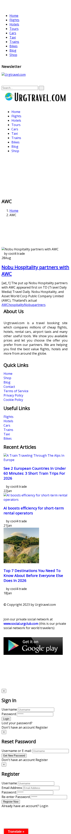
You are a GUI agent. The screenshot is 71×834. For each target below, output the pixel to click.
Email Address (12, 788)
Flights (14, 20)
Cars (12, 33)
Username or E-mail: (17, 751)
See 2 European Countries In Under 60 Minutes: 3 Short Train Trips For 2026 (35, 473)
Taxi (12, 37)
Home (13, 15)
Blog (12, 50)
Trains (14, 42)
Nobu (28, 305)
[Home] (35, 100)
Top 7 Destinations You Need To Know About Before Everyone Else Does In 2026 (33, 575)
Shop (13, 55)
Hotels (14, 24)
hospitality (16, 305)
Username (9, 709)
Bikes (13, 46)
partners (39, 305)
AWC (5, 305)
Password (9, 714)
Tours (14, 29)
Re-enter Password (16, 797)
